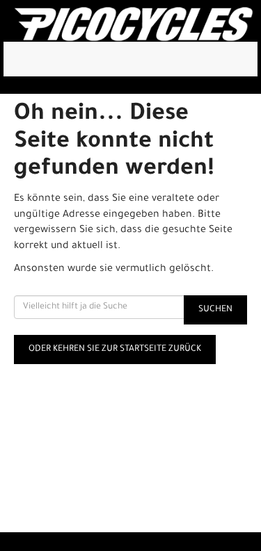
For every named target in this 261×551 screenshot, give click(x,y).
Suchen (215, 310)
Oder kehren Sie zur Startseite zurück (115, 349)
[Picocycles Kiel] (133, 24)
